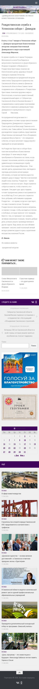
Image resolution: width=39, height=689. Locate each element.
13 (4, 444)
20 (4, 448)
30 (20, 452)
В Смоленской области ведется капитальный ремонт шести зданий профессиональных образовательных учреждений (19, 592)
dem (3, 33)
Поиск (4, 342)
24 (25, 448)
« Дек (16, 455)
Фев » (22, 455)
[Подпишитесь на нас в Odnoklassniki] (36, 302)
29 (14, 452)
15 (14, 444)
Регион (4, 491)
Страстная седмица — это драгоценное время (27, 281)
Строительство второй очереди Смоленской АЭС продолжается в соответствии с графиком (18, 525)
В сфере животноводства (11, 494)
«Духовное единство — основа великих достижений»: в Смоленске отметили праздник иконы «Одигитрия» (17, 558)
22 (14, 448)
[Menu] (36, 2)
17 (25, 444)
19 (35, 444)
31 (25, 452)
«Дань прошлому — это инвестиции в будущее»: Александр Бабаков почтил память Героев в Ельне (19, 657)
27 (4, 452)
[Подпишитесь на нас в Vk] (32, 302)
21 (9, 448)
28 (9, 452)
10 (25, 440)
